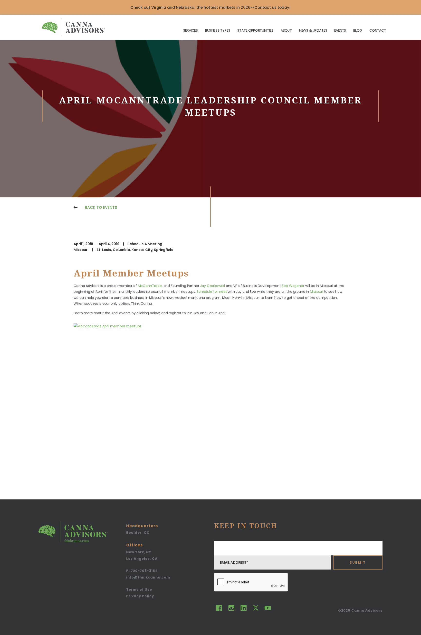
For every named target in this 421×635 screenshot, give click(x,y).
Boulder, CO (137, 532)
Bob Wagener (293, 285)
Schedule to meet (212, 291)
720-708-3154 (142, 571)
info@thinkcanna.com (148, 577)
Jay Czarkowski (212, 285)
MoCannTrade (150, 285)
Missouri (316, 291)
